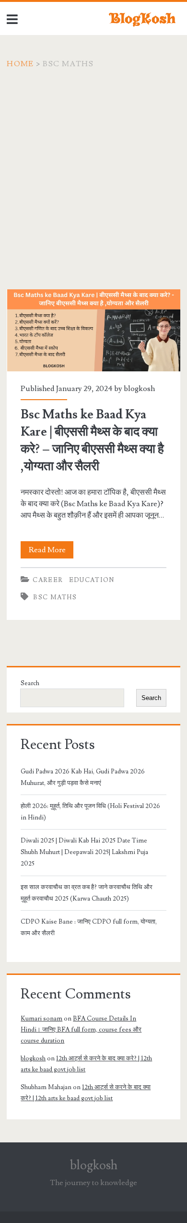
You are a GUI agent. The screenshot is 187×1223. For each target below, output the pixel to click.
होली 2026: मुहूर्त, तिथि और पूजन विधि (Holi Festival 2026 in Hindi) (90, 811)
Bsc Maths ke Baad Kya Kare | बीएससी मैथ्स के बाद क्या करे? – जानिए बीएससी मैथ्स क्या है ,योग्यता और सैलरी (93, 330)
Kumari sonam (41, 1018)
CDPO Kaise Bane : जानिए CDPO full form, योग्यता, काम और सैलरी (89, 927)
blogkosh (139, 388)
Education (92, 580)
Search (30, 683)
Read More (51, 551)
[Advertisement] (93, 167)
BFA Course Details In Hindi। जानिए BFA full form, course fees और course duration (81, 1030)
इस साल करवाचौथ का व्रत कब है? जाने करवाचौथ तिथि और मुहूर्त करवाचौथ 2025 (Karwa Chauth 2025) (86, 892)
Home (20, 64)
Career (48, 580)
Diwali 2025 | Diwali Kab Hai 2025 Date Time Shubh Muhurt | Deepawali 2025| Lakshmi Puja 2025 (84, 852)
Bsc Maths (55, 597)
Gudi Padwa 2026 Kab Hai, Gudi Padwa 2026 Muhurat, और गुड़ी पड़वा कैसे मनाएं (83, 777)
